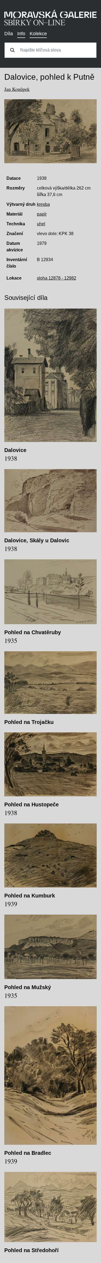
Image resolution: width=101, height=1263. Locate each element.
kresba (43, 204)
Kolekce (38, 33)
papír (42, 214)
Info (21, 33)
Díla (8, 33)
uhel (41, 224)
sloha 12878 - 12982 (56, 278)
